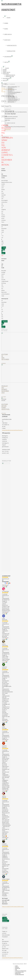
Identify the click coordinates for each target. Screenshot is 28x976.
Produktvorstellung (12, 100)
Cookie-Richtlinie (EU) (19, 972)
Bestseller (10, 90)
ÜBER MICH (8, 34)
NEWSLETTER (11, 51)
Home (6, 23)
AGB (16, 969)
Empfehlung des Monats (14, 92)
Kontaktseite (12, 45)
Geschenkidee (11, 96)
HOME (16, 966)
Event (9, 95)
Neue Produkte (11, 97)
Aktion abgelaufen (12, 86)
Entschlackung (11, 93)
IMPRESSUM (17, 968)
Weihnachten (11, 101)
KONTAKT (7, 39)
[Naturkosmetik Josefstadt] (11, 9)
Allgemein (10, 88)
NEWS (6, 28)
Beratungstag (11, 89)
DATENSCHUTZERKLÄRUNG (20, 970)
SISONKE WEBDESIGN (19, 974)
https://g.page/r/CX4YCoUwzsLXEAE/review (13, 906)
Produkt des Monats (13, 99)
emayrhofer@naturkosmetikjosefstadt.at (12, 430)
